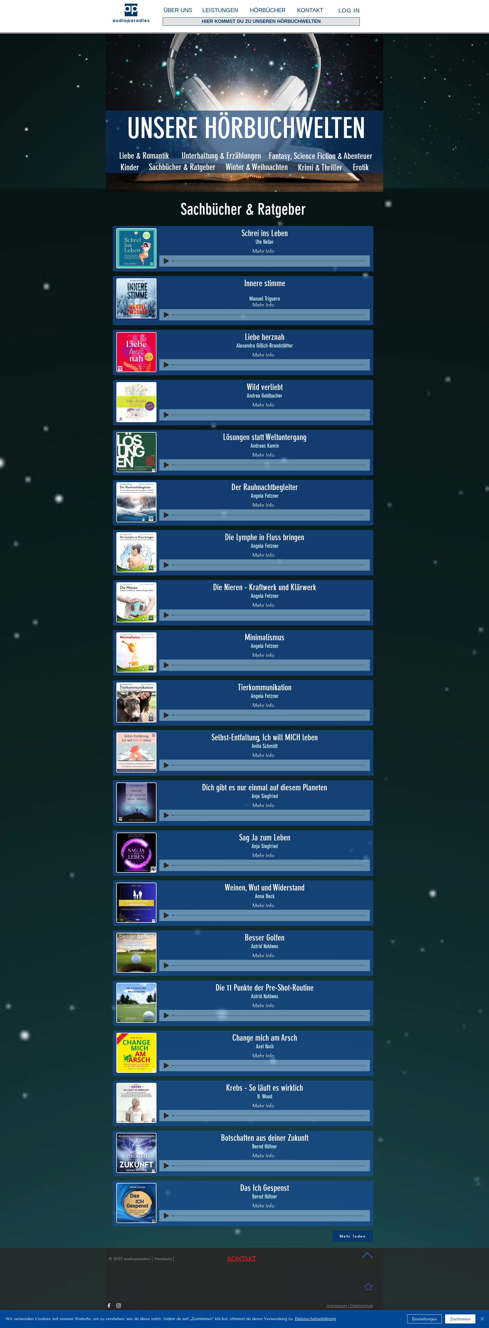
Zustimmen (460, 1319)
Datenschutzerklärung (315, 1318)
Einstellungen (424, 1319)
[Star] (368, 1286)
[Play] (166, 261)
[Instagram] (118, 1306)
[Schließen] (482, 1318)
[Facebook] (109, 1306)
